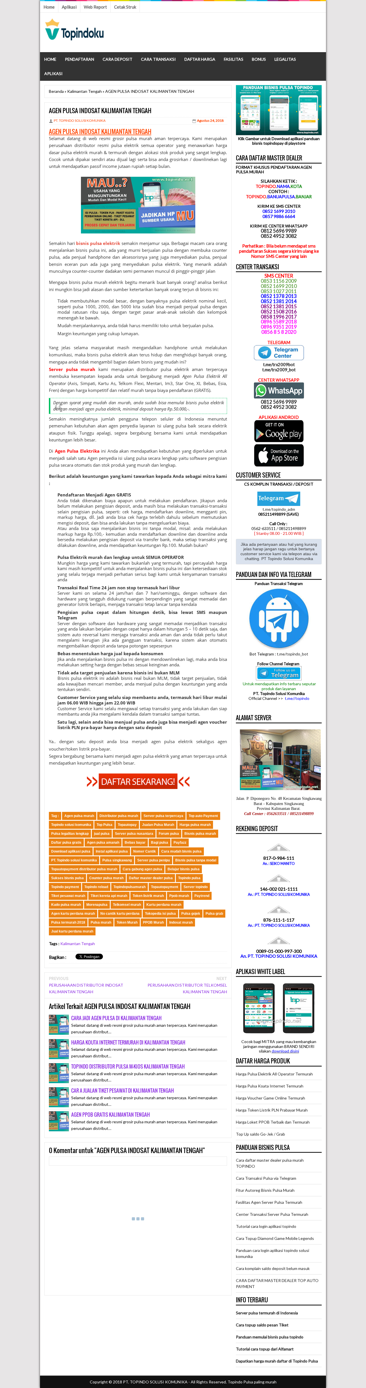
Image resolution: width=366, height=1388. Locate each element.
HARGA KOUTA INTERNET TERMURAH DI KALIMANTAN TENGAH (128, 1042)
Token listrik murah (148, 896)
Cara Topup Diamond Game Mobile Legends (275, 1238)
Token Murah (127, 922)
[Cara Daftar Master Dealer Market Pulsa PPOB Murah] (138, 787)
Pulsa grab (214, 914)
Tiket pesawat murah (68, 896)
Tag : (55, 816)
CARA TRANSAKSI (158, 59)
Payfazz (180, 843)
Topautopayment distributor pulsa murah (84, 869)
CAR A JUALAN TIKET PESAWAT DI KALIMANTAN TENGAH (122, 1090)
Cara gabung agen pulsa (142, 869)
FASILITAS (233, 59)
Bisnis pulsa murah (200, 834)
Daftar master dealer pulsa (151, 878)
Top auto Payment (203, 816)
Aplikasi (69, 6)
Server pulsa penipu (153, 860)
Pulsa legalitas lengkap (70, 834)
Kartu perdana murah (163, 905)
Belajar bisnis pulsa (184, 869)
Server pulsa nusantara (134, 834)
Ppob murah (179, 896)
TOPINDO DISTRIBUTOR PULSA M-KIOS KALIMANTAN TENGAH (128, 1066)
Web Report (95, 6)
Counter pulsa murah (106, 878)
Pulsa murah (101, 922)
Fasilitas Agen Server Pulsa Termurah (269, 1202)
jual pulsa (102, 834)
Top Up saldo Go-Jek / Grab (260, 1134)
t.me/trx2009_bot (279, 369)
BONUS (259, 59)
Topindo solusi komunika (71, 825)
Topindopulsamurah (130, 887)
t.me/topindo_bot (292, 653)
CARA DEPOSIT (117, 59)
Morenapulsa (97, 905)
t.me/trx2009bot (279, 364)
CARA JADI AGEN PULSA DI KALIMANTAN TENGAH (116, 1018)
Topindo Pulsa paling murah (252, 1381)
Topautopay (127, 825)
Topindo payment (65, 887)
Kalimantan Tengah (77, 943)
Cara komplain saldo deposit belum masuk (273, 1268)
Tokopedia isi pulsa (160, 914)
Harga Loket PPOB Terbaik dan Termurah (273, 1122)
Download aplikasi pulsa (70, 851)
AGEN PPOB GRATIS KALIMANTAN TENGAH (110, 1114)
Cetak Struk (125, 6)
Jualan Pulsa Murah (158, 825)
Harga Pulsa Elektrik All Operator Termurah (274, 1073)
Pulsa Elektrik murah (80, 557)
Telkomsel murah (127, 905)
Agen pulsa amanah (103, 843)
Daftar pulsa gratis (66, 843)
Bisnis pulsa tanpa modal (195, 860)
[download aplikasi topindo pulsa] (279, 440)
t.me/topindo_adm (278, 509)
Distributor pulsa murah (119, 816)
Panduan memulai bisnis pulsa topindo (269, 1336)
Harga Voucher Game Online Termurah (270, 1098)
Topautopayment (164, 887)
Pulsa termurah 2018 (68, 922)
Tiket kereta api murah (109, 896)
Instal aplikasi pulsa (112, 851)
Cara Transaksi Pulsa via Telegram (266, 1178)
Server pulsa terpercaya (163, 816)
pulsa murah (139, 138)
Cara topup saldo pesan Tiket (262, 1324)
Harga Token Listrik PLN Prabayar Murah (272, 1110)
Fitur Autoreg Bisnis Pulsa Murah (265, 1190)
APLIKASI (53, 73)
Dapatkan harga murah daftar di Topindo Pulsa (277, 1360)
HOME (50, 59)
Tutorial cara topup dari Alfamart (265, 1348)
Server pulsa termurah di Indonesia (267, 1312)
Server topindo (196, 887)
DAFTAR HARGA (199, 59)
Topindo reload (96, 887)
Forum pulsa (169, 834)
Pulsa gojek (190, 914)
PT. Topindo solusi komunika (74, 860)
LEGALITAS (285, 59)
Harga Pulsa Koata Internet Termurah (269, 1085)
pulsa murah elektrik (102, 282)
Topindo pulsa (189, 878)
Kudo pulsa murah (66, 905)
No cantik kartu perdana (120, 914)
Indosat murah (181, 922)
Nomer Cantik (144, 851)
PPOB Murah (153, 922)
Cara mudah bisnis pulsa (181, 851)
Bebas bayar (135, 843)
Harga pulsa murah (195, 825)
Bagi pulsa (159, 843)
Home (49, 6)
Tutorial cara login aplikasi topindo (266, 1226)
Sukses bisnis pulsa (67, 878)
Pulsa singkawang (117, 860)
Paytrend (201, 896)
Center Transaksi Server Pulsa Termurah (272, 1214)
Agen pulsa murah (79, 816)
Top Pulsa (104, 825)
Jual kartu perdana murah (72, 931)
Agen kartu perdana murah (73, 914)
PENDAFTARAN (79, 59)
